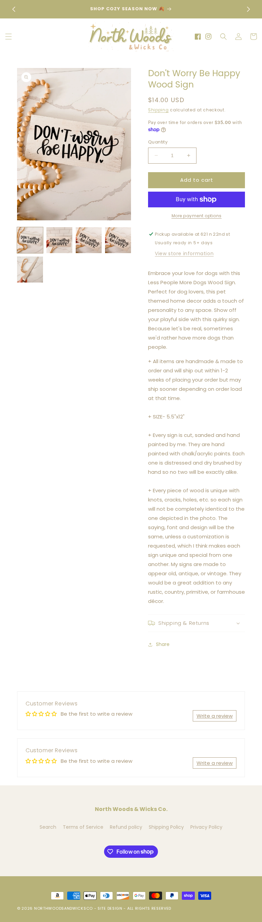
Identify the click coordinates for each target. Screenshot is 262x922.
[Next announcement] (248, 9)
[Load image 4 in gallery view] (118, 240)
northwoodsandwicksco (63, 908)
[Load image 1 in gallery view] (30, 240)
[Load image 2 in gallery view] (59, 240)
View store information (184, 253)
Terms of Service (83, 827)
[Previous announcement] (13, 9)
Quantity (158, 142)
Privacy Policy (206, 827)
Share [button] (163, 644)
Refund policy (126, 827)
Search (48, 827)
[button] (8, 36)
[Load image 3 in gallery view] (89, 240)
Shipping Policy (166, 827)
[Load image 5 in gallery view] (30, 270)
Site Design (110, 908)
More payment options (197, 216)
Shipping (158, 110)
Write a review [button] (214, 715)
